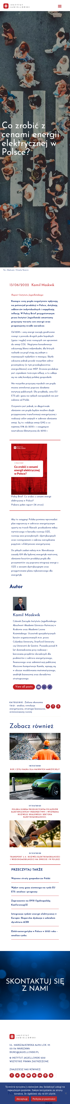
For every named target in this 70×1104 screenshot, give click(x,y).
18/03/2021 (35, 766)
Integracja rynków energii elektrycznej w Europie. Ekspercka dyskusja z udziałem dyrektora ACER (34, 918)
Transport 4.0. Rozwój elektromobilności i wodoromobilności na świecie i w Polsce (35, 858)
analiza (20, 706)
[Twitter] (49, 687)
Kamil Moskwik (42, 285)
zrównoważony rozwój (21, 712)
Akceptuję (22, 1099)
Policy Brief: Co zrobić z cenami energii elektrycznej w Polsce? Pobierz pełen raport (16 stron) (31, 501)
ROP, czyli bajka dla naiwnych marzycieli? (35, 769)
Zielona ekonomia (34, 702)
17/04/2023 (35, 806)
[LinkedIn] (44, 687)
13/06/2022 (19, 285)
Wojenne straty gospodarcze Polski (30, 878)
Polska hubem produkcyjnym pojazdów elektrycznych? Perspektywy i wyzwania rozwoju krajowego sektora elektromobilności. (35, 813)
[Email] (38, 687)
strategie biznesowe (34, 709)
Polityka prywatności (44, 1099)
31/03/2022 (35, 853)
